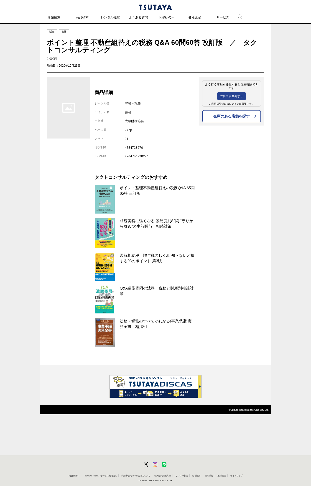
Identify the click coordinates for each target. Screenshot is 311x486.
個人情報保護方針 (162, 475)
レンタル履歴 (110, 17)
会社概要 (196, 475)
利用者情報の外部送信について (135, 475)
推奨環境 (221, 475)
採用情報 (209, 475)
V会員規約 (73, 475)
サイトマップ (236, 475)
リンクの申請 (181, 475)
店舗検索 (54, 17)
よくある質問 (138, 17)
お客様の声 (167, 17)
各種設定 (194, 17)
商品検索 (82, 17)
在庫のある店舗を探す (231, 116)
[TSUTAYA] (155, 7)
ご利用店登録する (231, 96)
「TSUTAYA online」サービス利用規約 (100, 475)
